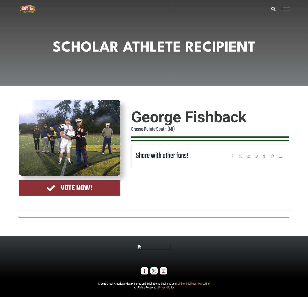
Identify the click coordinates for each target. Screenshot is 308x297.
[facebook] (144, 270)
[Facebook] (232, 156)
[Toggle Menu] (286, 9)
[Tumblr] (264, 156)
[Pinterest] (272, 156)
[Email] (280, 156)
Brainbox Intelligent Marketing (192, 283)
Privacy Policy (166, 287)
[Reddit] (248, 156)
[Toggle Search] (273, 9)
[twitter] (154, 270)
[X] (240, 156)
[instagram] (163, 270)
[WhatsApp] (256, 156)
